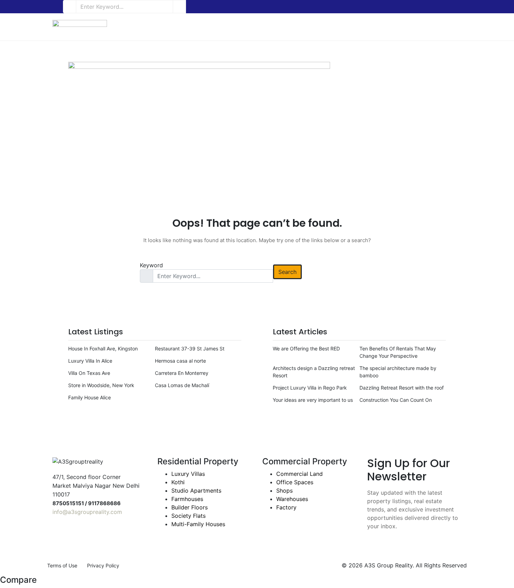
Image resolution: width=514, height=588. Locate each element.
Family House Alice (89, 397)
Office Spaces (294, 482)
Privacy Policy (103, 565)
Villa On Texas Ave (89, 373)
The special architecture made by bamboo (397, 371)
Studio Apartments (196, 490)
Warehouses (292, 498)
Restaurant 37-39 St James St (189, 348)
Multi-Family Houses (198, 524)
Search (287, 271)
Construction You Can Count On (395, 400)
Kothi (178, 482)
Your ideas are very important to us (313, 400)
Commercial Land (299, 473)
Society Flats (188, 515)
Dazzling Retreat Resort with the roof (401, 388)
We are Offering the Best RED (306, 348)
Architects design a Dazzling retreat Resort (314, 371)
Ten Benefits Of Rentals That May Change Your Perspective (397, 352)
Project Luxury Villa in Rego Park (310, 388)
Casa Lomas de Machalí (182, 385)
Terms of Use (62, 565)
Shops (284, 490)
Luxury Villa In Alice (90, 361)
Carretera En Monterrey (181, 373)
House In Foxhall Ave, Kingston (103, 348)
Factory (286, 507)
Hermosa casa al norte (180, 361)
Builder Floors (189, 507)
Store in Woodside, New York (101, 385)
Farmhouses (187, 498)
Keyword (151, 265)
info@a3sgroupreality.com (87, 511)
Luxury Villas (188, 473)
